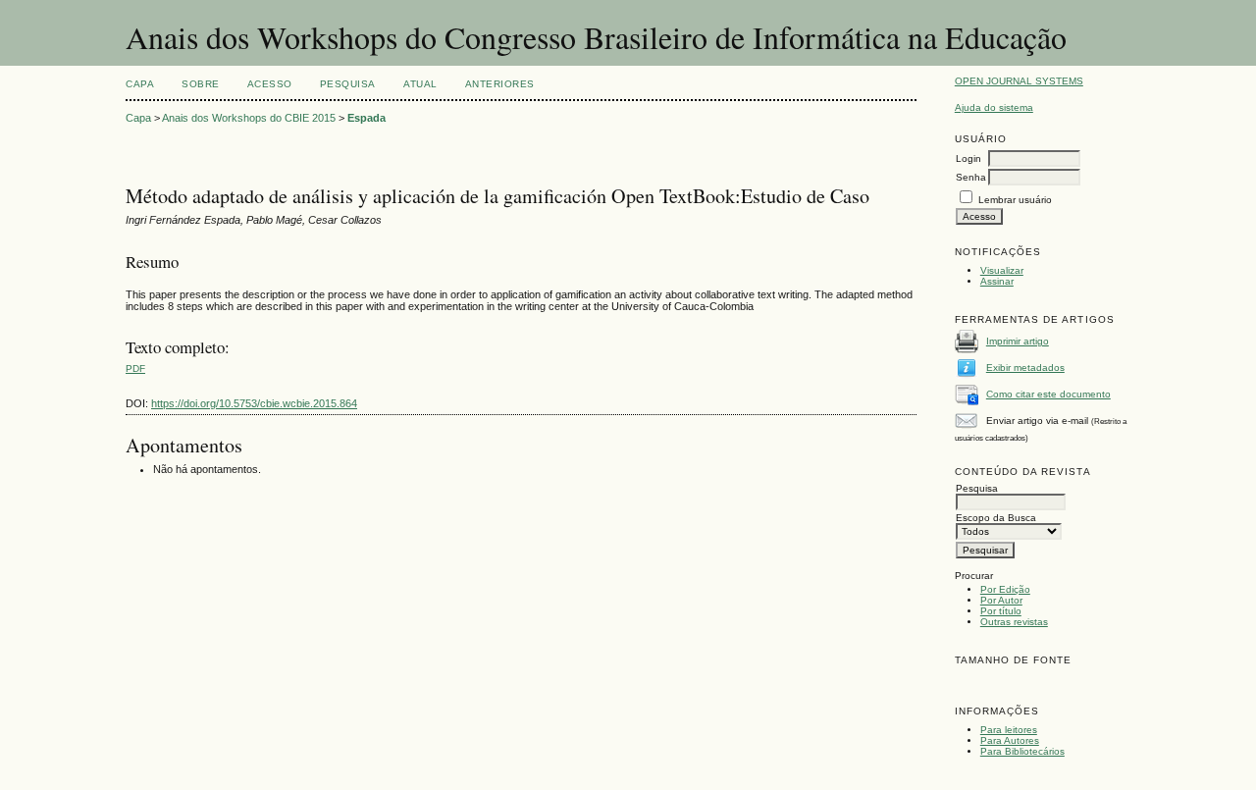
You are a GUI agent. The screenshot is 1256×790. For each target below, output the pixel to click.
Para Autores (1009, 740)
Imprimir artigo (1017, 341)
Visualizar (1001, 270)
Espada (366, 118)
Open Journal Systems (1019, 81)
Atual (420, 84)
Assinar (997, 281)
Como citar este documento (1048, 394)
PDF (135, 368)
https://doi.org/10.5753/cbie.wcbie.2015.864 (254, 403)
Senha (971, 177)
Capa (140, 84)
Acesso (269, 84)
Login (968, 158)
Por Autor (1001, 600)
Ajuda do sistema (994, 107)
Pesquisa (348, 84)
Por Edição (1005, 589)
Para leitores (1008, 729)
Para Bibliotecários (1022, 751)
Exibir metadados (1025, 367)
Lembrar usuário (1015, 199)
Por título (1000, 611)
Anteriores (500, 84)
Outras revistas (1014, 621)
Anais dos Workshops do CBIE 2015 (249, 118)
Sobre (201, 84)
